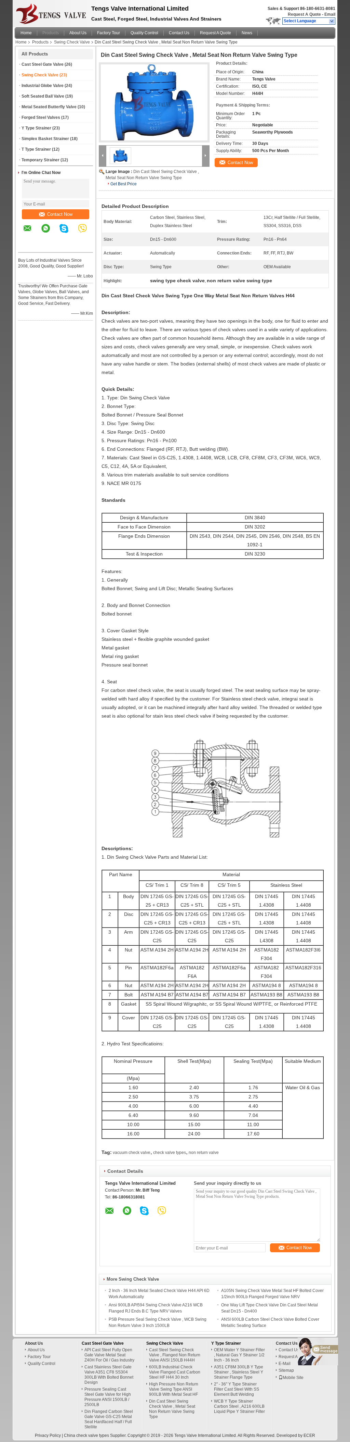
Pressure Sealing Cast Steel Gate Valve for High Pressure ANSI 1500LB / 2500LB (107, 1397)
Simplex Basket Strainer (45, 138)
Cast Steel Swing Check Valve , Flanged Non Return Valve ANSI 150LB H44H (174, 1355)
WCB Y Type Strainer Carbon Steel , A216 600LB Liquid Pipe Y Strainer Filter (239, 1406)
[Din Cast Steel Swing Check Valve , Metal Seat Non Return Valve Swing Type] (154, 102)
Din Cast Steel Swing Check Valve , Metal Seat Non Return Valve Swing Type (172, 1409)
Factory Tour (108, 32)
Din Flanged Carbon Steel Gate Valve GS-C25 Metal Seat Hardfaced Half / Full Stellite (108, 1419)
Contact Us (179, 32)
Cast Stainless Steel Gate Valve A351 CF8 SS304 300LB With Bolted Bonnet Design (108, 1375)
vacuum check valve (131, 1152)
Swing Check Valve (72, 42)
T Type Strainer (36, 149)
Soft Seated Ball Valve (43, 96)
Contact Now (59, 214)
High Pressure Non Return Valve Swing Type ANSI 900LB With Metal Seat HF (173, 1389)
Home (26, 32)
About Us (77, 32)
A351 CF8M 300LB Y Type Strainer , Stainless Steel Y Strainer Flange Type (238, 1372)
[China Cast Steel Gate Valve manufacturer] (51, 12)
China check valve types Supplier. (95, 1435)
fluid (134, 329)
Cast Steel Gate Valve (43, 64)
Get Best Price (123, 184)
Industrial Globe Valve (43, 85)
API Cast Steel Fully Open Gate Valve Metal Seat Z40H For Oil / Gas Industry (109, 1355)
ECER (309, 1435)
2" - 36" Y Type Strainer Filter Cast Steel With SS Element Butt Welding (236, 1389)
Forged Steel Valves (41, 117)
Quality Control (144, 32)
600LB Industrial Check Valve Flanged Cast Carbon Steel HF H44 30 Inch (174, 1372)
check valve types (169, 1152)
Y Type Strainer (36, 128)
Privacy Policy (48, 1435)
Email (329, 14)
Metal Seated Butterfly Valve (49, 106)
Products (50, 32)
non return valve (204, 1152)
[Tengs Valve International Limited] (332, 21)
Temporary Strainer (40, 160)
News (247, 32)
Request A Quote (304, 14)
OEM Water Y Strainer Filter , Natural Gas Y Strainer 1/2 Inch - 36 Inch (239, 1355)
